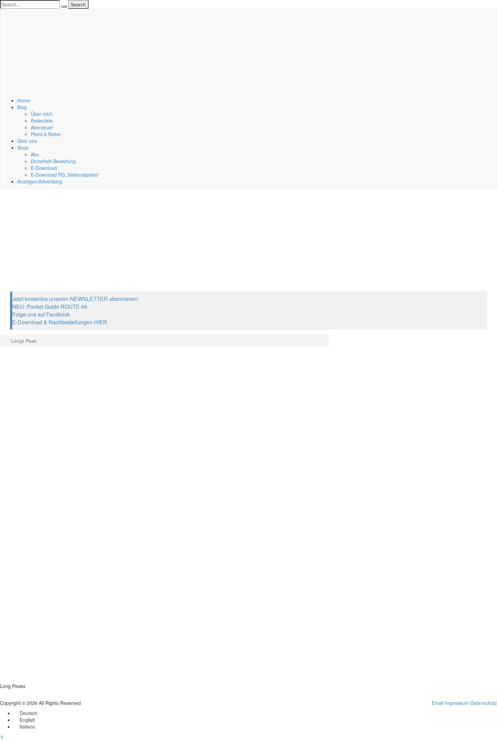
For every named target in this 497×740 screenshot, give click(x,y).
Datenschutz (483, 702)
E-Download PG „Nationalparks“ (65, 174)
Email (438, 702)
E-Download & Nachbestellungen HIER (59, 322)
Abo (35, 154)
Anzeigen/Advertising (39, 181)
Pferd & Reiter (46, 134)
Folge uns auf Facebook (41, 314)
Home (23, 100)
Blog (22, 107)
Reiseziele (42, 120)
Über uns (27, 140)
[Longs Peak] (164, 517)
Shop (22, 147)
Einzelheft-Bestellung (53, 161)
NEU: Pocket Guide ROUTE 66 (49, 306)
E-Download (44, 167)
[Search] (64, 6)
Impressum (457, 702)
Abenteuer (42, 127)
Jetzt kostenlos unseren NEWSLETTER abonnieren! (75, 299)
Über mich (42, 113)
